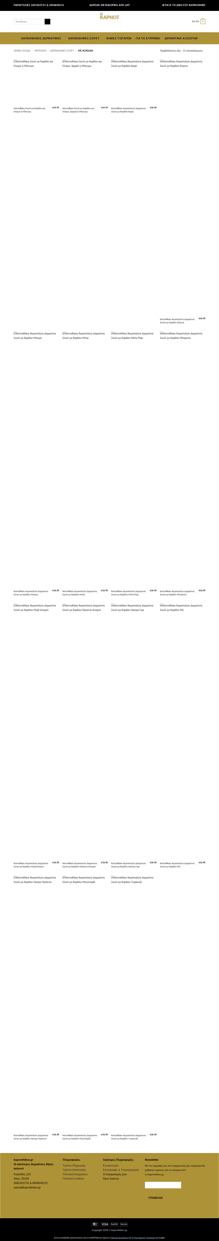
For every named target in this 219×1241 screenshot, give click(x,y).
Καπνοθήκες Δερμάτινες (41, 38)
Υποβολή (155, 1197)
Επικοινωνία (110, 1165)
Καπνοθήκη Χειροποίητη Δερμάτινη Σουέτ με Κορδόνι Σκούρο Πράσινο (31, 1137)
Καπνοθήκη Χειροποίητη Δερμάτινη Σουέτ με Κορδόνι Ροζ (177, 865)
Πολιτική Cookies (73, 1178)
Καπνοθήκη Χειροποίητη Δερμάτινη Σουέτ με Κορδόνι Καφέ (128, 110)
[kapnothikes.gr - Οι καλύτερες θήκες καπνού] (109, 22)
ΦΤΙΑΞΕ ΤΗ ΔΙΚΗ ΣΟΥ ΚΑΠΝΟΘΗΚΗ (183, 5)
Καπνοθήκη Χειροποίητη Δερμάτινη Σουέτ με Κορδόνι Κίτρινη (177, 321)
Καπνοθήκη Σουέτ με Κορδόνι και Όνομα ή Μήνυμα (30, 110)
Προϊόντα (40, 51)
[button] (187, 21)
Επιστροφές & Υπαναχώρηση (121, 1169)
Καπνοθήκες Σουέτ (83, 38)
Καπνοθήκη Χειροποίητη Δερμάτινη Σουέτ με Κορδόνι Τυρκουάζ (128, 1137)
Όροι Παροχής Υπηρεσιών (144, 1238)
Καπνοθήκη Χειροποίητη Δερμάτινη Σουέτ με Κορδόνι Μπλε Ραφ (128, 593)
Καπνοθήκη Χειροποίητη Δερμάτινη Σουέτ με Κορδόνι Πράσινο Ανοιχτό (79, 865)
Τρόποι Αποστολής (74, 1169)
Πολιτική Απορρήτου (75, 1174)
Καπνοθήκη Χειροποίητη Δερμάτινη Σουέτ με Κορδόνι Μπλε (79, 593)
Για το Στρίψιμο (148, 38)
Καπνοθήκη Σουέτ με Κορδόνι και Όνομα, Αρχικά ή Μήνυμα (78, 110)
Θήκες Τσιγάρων (118, 38)
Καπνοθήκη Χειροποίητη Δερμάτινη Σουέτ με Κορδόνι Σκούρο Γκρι (128, 865)
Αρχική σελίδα (22, 51)
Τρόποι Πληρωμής (74, 1165)
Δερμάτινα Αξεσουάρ (181, 38)
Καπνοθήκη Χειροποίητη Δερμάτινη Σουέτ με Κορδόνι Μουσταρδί (79, 1137)
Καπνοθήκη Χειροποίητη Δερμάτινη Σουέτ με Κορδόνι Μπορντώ (177, 593)
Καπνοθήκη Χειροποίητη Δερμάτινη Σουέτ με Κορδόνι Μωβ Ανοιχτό (31, 865)
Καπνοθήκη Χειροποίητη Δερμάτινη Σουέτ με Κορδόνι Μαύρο (31, 593)
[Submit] (47, 22)
